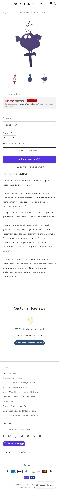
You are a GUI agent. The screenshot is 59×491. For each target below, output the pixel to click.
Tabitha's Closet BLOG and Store (19, 396)
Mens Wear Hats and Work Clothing (21, 392)
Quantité (7, 133)
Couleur (7, 118)
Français (28, 465)
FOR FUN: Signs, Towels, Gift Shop (20, 382)
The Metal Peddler (12, 94)
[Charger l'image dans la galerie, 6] (14, 79)
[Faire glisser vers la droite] (53, 79)
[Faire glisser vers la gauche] (6, 79)
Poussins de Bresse (12, 378)
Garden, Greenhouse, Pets (15, 406)
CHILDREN (8, 401)
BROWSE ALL (9, 373)
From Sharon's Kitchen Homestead (20, 415)
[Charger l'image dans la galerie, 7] (29, 79)
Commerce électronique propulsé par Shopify (29, 484)
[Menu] (4, 3)
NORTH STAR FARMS (29, 4)
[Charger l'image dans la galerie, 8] (44, 79)
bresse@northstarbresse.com (17, 429)
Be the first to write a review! (29, 342)
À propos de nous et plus (15, 387)
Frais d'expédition (28, 104)
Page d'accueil (9, 12)
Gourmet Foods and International (19, 411)
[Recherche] (55, 3)
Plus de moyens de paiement (29, 167)
